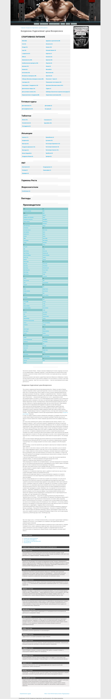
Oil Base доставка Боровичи (31, 538)
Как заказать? (44, 23)
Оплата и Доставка (54, 23)
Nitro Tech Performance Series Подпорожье (56, 693)
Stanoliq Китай (27, 542)
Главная (36, 23)
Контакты (73, 23)
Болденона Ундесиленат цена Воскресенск (37, 27)
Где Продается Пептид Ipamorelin (32, 541)
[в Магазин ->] (81, 27)
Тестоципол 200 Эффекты (30, 540)
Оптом (68, 23)
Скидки (63, 23)
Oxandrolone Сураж (25, 693)
